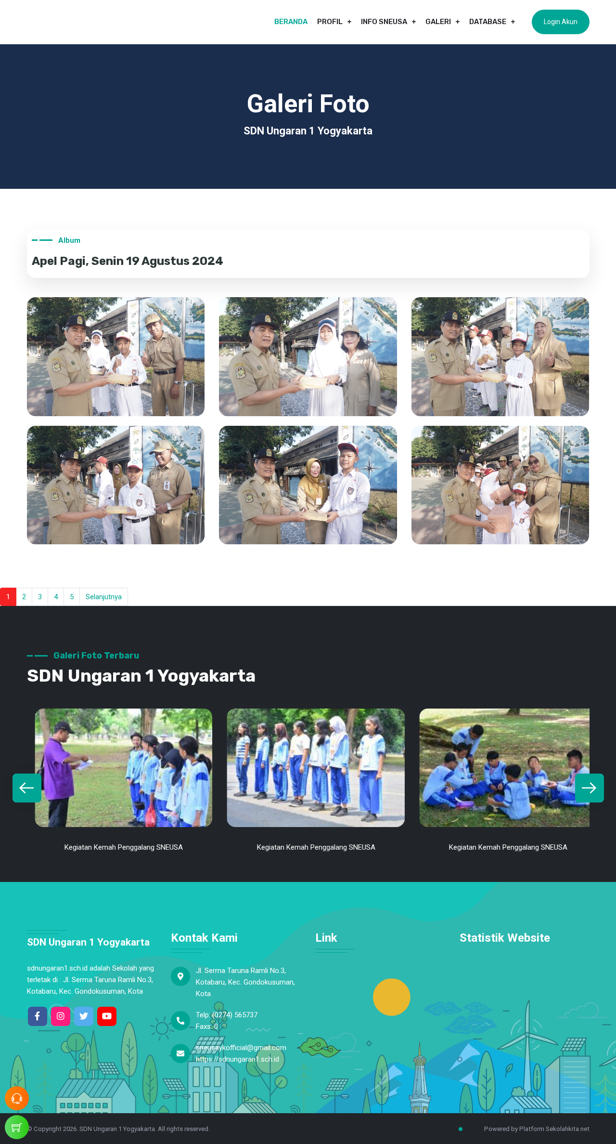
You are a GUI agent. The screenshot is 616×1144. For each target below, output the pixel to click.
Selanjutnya (104, 596)
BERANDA (291, 21)
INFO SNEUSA (384, 21)
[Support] (17, 1098)
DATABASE (487, 21)
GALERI (438, 21)
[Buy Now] (17, 1127)
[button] (27, 788)
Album (69, 240)
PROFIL (330, 21)
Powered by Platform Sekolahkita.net (536, 1128)
